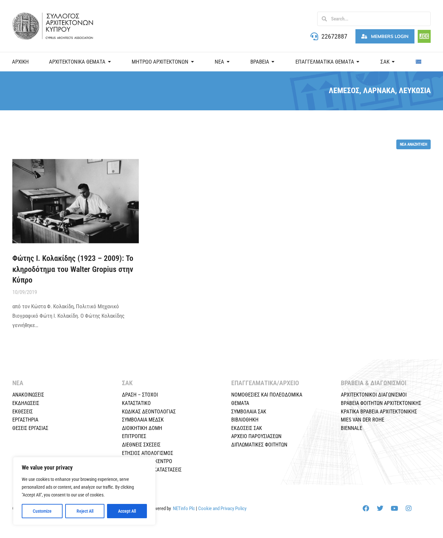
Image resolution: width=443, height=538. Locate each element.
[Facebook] (366, 508)
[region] (84, 491)
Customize (42, 511)
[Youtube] (394, 508)
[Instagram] (408, 508)
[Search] (324, 19)
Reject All (85, 511)
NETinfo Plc (184, 508)
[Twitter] (380, 508)
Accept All (127, 511)
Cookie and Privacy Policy (222, 508)
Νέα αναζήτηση (413, 144)
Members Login (390, 36)
